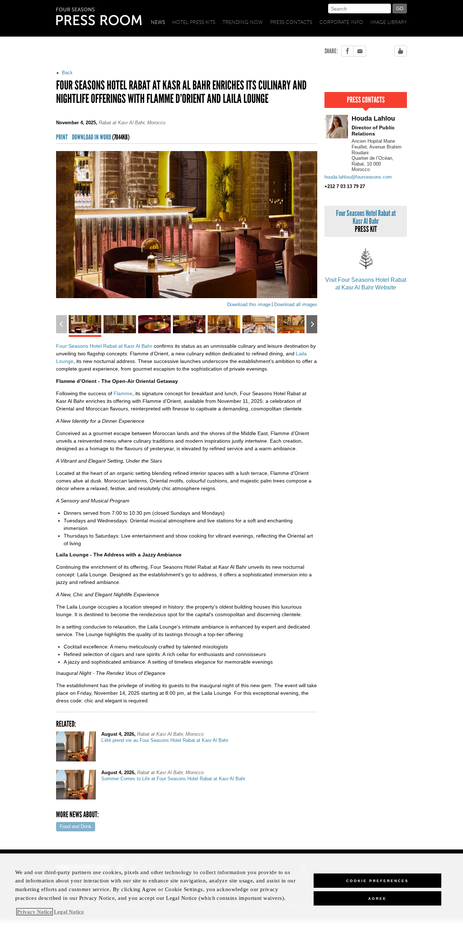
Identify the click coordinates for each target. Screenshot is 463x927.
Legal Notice (69, 912)
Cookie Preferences (377, 880)
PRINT (62, 137)
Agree (377, 898)
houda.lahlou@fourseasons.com (358, 177)
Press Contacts (291, 22)
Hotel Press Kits (193, 22)
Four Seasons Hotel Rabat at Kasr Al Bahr (104, 346)
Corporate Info (341, 22)
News (158, 22)
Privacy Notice (34, 912)
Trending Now (242, 22)
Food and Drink (76, 826)
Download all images (295, 304)
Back (66, 72)
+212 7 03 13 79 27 (344, 186)
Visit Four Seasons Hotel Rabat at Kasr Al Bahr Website (365, 284)
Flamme (123, 393)
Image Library (388, 22)
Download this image (249, 304)
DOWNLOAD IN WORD (100, 137)
